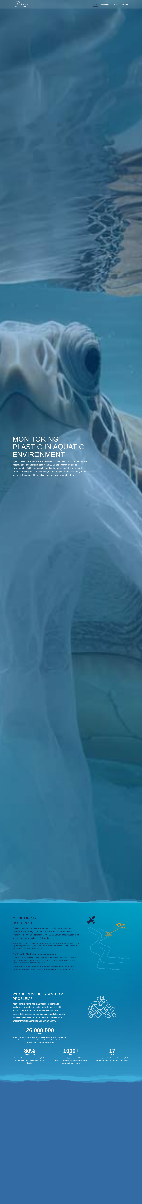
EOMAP (39, 969)
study (68, 1058)
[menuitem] (95, 4)
